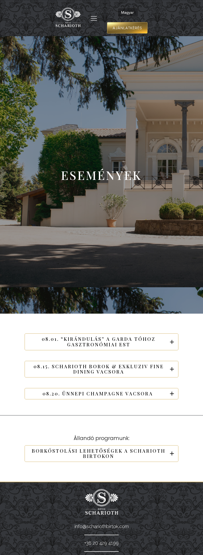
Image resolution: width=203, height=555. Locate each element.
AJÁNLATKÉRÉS (127, 28)
